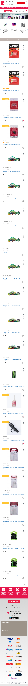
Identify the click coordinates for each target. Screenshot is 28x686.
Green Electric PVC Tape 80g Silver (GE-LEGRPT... (12, 279)
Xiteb (19, 683)
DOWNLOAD (21, 2)
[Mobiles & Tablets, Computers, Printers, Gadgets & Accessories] (5, 28)
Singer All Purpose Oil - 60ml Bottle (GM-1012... (13, 413)
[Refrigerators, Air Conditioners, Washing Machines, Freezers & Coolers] (23, 29)
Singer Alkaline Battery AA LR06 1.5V (11, 63)
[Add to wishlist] (23, 45)
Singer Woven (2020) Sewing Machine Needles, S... (13, 468)
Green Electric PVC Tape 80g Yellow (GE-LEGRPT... (12, 225)
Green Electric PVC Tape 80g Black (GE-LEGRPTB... (12, 252)
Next (25, 584)
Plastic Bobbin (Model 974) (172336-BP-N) (12, 117)
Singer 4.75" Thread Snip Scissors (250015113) (13, 440)
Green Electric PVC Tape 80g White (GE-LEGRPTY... (12, 306)
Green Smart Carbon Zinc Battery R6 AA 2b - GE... (14, 548)
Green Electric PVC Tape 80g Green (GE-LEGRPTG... (12, 198)
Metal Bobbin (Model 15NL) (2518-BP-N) (11, 144)
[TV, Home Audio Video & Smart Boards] (14, 27)
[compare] (23, 47)
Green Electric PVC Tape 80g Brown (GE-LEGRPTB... (12, 360)
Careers (15, 7)
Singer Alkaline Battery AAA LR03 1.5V (11, 90)
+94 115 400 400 (8, 7)
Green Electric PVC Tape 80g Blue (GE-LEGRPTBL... (11, 333)
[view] (23, 49)
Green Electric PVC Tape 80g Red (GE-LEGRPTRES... (11, 172)
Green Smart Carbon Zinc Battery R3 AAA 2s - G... (14, 386)
